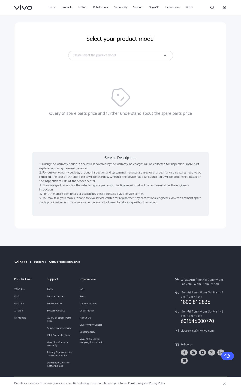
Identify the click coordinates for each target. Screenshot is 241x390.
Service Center (55, 297)
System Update (56, 311)
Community (120, 7)
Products (67, 7)
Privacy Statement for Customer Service (60, 354)
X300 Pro (19, 289)
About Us (85, 318)
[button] (212, 7)
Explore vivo (172, 7)
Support (138, 7)
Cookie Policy (135, 383)
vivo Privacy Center (91, 325)
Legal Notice (87, 311)
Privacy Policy (157, 383)
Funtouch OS (54, 304)
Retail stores (100, 7)
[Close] (224, 383)
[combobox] (120, 55)
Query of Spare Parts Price (59, 320)
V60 (16, 297)
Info (82, 289)
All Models (20, 318)
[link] (23, 7)
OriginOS (154, 7)
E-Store (82, 7)
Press (83, 297)
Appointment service (59, 328)
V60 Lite (19, 304)
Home (52, 7)
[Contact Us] (227, 356)
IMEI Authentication (58, 335)
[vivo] (21, 262)
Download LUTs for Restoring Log (58, 365)
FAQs (50, 289)
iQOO (189, 7)
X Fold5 (18, 311)
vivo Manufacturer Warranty (57, 344)
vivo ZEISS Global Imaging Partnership (91, 341)
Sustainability (87, 332)
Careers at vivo (88, 304)
